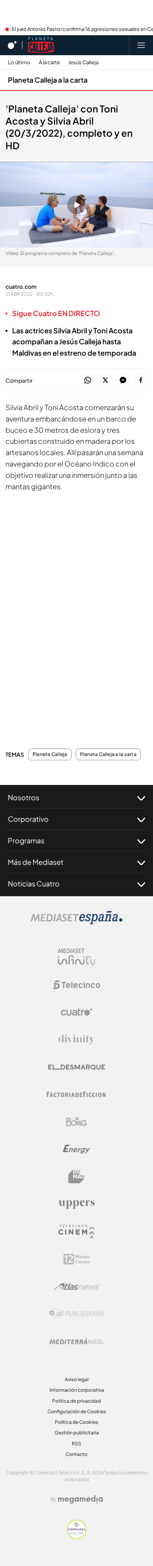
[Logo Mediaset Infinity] (76, 957)
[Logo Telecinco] (76, 985)
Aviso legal (77, 1379)
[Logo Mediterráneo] (76, 1341)
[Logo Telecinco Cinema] (76, 1231)
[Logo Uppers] (76, 1204)
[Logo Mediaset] (76, 922)
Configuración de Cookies (76, 1411)
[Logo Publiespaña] (76, 1314)
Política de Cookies (76, 1422)
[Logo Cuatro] (76, 1012)
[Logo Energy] (76, 1149)
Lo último (19, 62)
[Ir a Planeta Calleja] (41, 45)
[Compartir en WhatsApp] (88, 380)
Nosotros (23, 797)
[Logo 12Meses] (77, 1259)
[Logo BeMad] (76, 1176)
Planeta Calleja (50, 754)
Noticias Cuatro (34, 883)
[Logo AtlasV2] (77, 1286)
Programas (26, 840)
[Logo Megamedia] (80, 1499)
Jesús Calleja (83, 62)
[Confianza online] (76, 1536)
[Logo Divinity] (76, 1039)
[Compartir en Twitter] (105, 380)
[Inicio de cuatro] (12, 45)
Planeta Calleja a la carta (47, 79)
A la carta (49, 62)
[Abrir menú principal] (141, 45)
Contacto (76, 1454)
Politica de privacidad (76, 1401)
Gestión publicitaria (77, 1433)
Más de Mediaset (36, 861)
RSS (76, 1444)
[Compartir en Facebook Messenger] (123, 380)
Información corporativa (76, 1390)
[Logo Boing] (76, 1122)
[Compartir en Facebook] (141, 380)
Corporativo (28, 818)
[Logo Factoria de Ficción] (76, 1094)
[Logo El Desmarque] (76, 1067)
